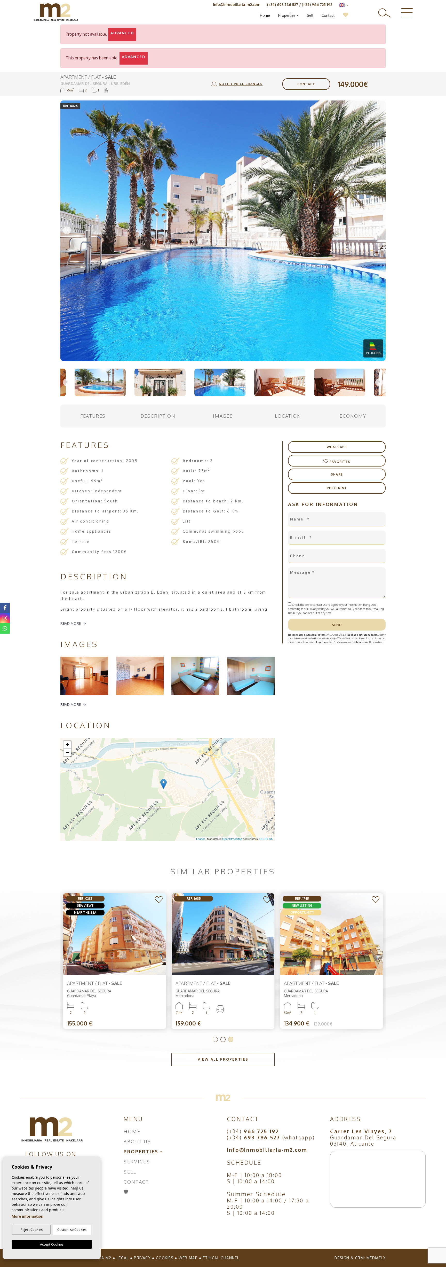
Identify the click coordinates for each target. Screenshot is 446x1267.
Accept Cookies (51, 1244)
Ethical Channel (221, 1258)
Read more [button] (70, 704)
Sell (310, 15)
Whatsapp (337, 447)
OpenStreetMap (232, 839)
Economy (353, 416)
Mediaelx (376, 1258)
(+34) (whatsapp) (271, 1137)
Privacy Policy (317, 609)
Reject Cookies (31, 1229)
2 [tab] (223, 1039)
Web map (188, 1258)
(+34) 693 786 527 (282, 4)
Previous (66, 230)
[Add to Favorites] (159, 900)
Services (137, 1161)
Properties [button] (287, 15)
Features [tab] (93, 416)
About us (137, 1141)
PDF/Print (337, 488)
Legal (123, 1258)
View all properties (223, 1059)
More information (27, 1216)
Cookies (164, 1258)
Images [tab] (223, 416)
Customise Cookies (71, 1229)
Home (265, 15)
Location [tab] (288, 416)
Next (379, 230)
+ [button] (67, 744)
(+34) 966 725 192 (317, 4)
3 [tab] (230, 1039)
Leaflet (200, 839)
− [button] (67, 752)
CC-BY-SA (266, 839)
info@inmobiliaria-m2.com (236, 4)
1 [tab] (215, 1039)
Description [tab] (158, 416)
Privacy (142, 1258)
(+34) (253, 1131)
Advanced (122, 33)
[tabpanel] (114, 961)
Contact (328, 15)
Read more (70, 623)
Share (337, 474)
